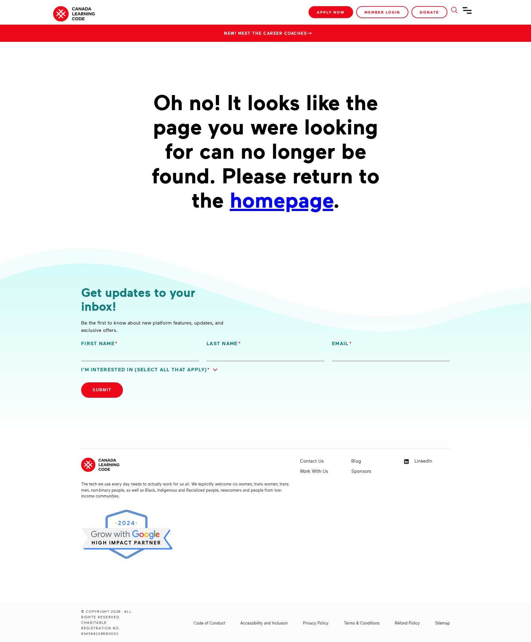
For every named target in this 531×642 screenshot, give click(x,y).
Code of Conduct (209, 622)
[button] (150, 369)
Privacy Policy (315, 622)
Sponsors (361, 471)
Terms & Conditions (362, 622)
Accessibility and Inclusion (264, 622)
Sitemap (442, 622)
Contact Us (312, 461)
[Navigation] (467, 13)
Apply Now (331, 12)
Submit (102, 390)
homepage (281, 199)
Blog (356, 461)
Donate (429, 12)
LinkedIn (422, 461)
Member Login (382, 12)
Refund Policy (407, 622)
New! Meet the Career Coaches (265, 33)
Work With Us (314, 471)
